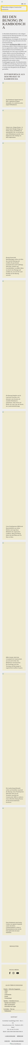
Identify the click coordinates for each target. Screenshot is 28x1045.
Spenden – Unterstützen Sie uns (11, 1000)
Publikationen (8, 1011)
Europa (6, 996)
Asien (6, 992)
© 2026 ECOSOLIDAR (10, 1036)
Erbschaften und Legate (10, 1006)
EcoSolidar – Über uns (9, 1009)
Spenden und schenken (10, 1002)
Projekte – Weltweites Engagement (12, 989)
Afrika (6, 991)
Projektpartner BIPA (15, 44)
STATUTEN (7, 1041)
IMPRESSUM (20, 1036)
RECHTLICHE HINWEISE (18, 1041)
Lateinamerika (8, 994)
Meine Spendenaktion (10, 1004)
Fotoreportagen (8, 998)
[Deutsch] (22, 4)
